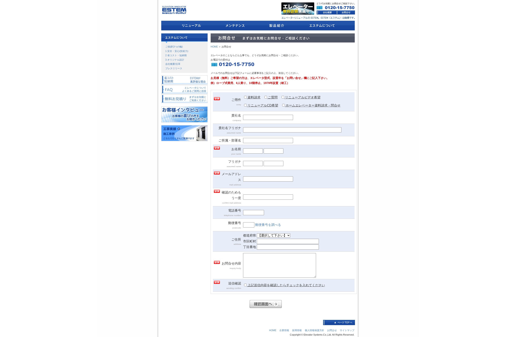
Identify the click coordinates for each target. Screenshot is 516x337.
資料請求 (253, 97)
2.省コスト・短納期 (176, 55)
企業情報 (284, 330)
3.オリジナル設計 (174, 59)
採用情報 (297, 330)
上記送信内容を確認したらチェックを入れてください (286, 285)
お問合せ (332, 330)
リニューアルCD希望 (262, 105)
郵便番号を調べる (268, 224)
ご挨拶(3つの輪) (174, 46)
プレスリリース (173, 68)
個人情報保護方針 (314, 330)
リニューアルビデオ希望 (302, 97)
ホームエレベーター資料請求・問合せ (312, 105)
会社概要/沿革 (172, 64)
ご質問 (272, 97)
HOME (214, 46)
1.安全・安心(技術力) (176, 51)
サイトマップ (347, 330)
